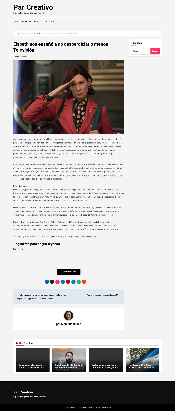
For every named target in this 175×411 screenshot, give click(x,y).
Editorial (38, 21)
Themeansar (106, 407)
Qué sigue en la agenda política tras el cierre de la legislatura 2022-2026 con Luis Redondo (32, 369)
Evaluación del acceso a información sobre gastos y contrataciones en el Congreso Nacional (105, 369)
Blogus (94, 407)
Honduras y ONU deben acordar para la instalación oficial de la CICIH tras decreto (142, 369)
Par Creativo (33, 7)
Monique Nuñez (71, 324)
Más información (69, 271)
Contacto (49, 21)
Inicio (16, 21)
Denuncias (26, 21)
